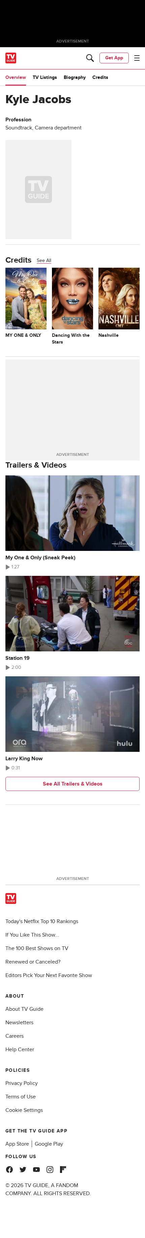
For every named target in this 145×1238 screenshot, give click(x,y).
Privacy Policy (21, 1083)
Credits (100, 77)
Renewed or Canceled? (32, 962)
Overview (15, 77)
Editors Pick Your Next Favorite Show (48, 975)
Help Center (19, 1049)
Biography (75, 77)
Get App (114, 58)
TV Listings (45, 77)
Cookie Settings (24, 1110)
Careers (14, 1036)
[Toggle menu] (137, 58)
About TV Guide (24, 1009)
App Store (17, 1144)
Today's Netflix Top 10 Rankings (41, 921)
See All (44, 260)
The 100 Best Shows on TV (36, 948)
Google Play (49, 1144)
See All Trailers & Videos (73, 783)
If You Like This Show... (32, 935)
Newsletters (19, 1022)
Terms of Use (20, 1096)
